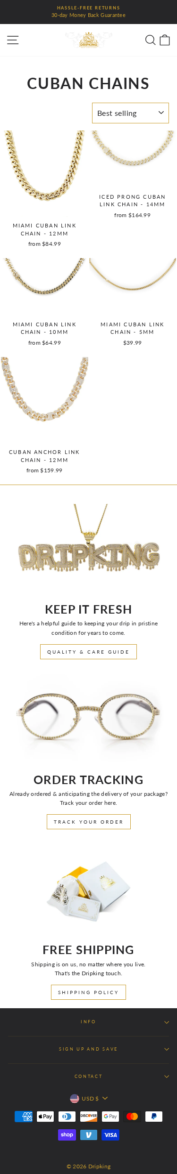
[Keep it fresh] (88, 549)
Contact (89, 1076)
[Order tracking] (88, 719)
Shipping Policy (88, 992)
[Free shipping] (88, 889)
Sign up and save (88, 1049)
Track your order (89, 822)
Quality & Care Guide (88, 652)
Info (88, 1021)
